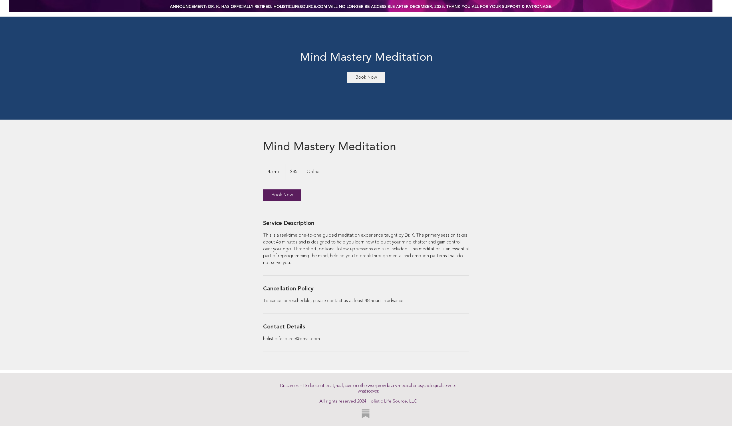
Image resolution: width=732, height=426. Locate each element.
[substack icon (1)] (365, 413)
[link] (366, 77)
